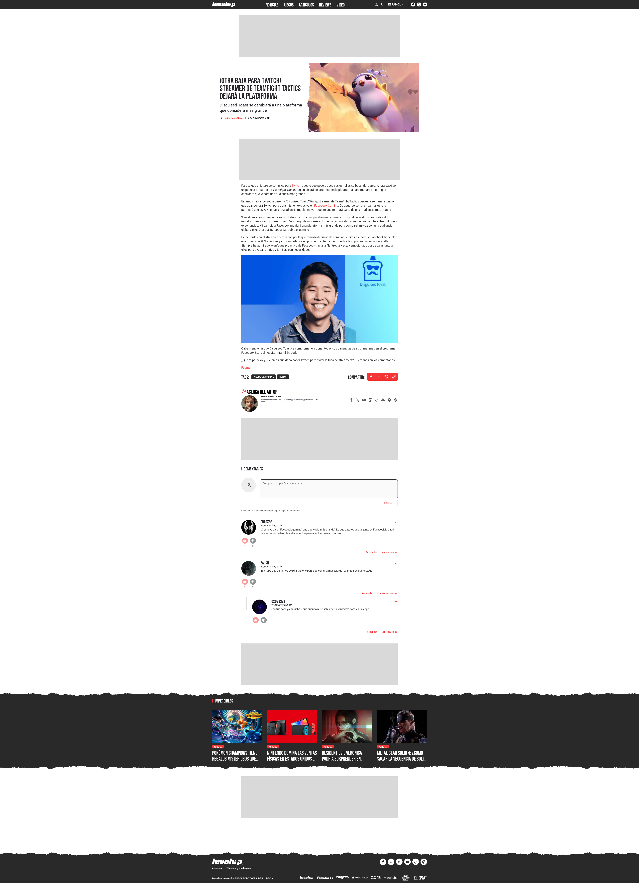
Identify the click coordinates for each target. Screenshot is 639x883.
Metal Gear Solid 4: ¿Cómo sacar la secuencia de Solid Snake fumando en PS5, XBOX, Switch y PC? (401, 762)
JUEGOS (289, 4)
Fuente (246, 367)
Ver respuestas (389, 552)
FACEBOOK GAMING (263, 376)
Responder (371, 552)
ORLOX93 (266, 522)
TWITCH (283, 376)
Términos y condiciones (238, 868)
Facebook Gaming (326, 205)
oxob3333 (278, 601)
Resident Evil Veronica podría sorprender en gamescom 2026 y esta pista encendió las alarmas (346, 762)
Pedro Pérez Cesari (234, 118)
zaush (265, 563)
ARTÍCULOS (306, 4)
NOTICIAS (272, 4)
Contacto (217, 868)
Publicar (388, 503)
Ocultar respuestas (387, 593)
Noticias (218, 746)
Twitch (296, 185)
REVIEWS (325, 4)
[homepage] (224, 4)
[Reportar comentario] (394, 523)
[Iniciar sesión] (376, 4)
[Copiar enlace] (394, 377)
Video (341, 4)
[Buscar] (381, 4)
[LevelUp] (307, 878)
